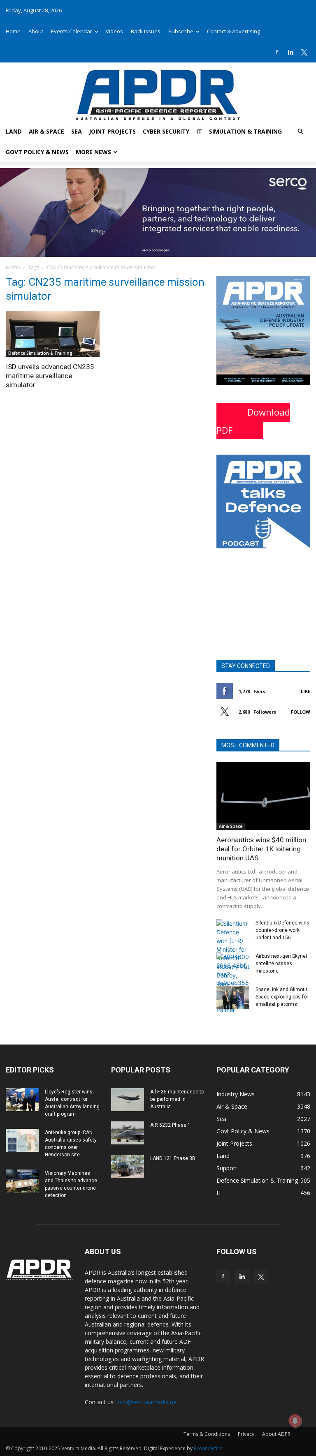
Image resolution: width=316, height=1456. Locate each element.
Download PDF (253, 421)
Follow (300, 712)
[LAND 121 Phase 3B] (127, 1166)
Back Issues (145, 31)
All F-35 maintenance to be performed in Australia (177, 1099)
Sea (76, 131)
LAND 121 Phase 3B (172, 1158)
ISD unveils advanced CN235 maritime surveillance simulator (50, 376)
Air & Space (46, 131)
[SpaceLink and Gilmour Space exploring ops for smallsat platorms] (232, 997)
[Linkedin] (290, 52)
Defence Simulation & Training (40, 353)
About (35, 31)
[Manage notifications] (295, 1420)
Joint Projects (112, 131)
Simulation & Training (245, 131)
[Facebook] (277, 52)
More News (93, 152)
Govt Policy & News (37, 152)
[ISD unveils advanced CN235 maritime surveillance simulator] (53, 334)
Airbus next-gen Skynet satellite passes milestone (281, 963)
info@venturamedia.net (147, 1402)
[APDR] (158, 91)
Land (14, 131)
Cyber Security (166, 131)
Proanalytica (208, 1448)
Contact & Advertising (233, 31)
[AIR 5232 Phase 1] (127, 1132)
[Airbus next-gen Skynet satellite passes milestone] (232, 969)
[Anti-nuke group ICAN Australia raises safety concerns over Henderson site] (22, 1140)
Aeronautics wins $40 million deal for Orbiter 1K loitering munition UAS (261, 849)
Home (13, 31)
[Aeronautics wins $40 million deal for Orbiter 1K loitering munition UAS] (263, 796)
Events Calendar (71, 31)
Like (305, 691)
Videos (114, 31)
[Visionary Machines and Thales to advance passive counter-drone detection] (22, 1181)
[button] (300, 132)
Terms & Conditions (207, 1434)
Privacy (246, 1434)
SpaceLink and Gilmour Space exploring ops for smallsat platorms (282, 997)
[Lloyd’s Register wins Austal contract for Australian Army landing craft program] (22, 1099)
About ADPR (276, 1434)
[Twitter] (304, 52)
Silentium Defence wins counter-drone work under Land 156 (282, 930)
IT (199, 131)
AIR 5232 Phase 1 (170, 1125)
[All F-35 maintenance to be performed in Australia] (127, 1099)
